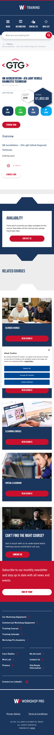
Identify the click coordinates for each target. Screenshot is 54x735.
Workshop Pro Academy (13, 640)
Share (8, 112)
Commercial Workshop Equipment (18, 623)
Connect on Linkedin (12, 682)
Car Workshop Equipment (14, 617)
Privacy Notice (13, 714)
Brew (32, 728)
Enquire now (11, 124)
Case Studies (8, 654)
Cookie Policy (28, 361)
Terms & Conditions (38, 714)
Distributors (21, 26)
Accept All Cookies (27, 375)
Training (9, 44)
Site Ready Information (35, 666)
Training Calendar (10, 634)
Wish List (46, 26)
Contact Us (33, 26)
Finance (6, 665)
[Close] (49, 350)
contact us (27, 238)
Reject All (27, 368)
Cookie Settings (27, 382)
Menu (8, 26)
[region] (27, 367)
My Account (35, 654)
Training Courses (10, 628)
